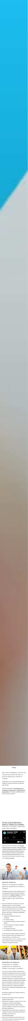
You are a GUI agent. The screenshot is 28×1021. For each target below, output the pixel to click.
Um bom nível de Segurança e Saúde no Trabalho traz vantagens (13, 823)
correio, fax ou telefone (9, 858)
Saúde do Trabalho (15, 895)
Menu (14, 767)
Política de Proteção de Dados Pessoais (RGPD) (12, 849)
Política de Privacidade (21, 847)
